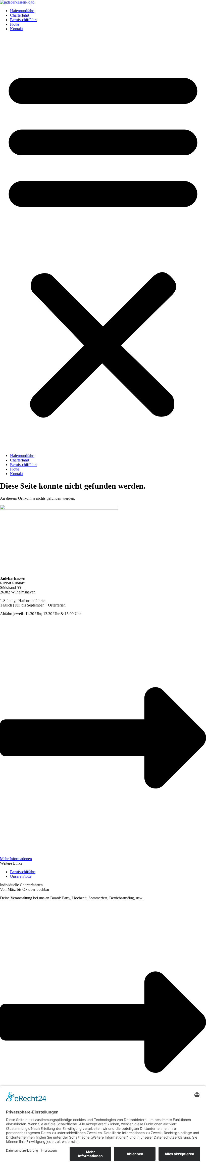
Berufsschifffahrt (23, 20)
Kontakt (16, 29)
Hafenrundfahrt (22, 11)
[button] (103, 242)
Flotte (14, 24)
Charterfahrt (19, 15)
